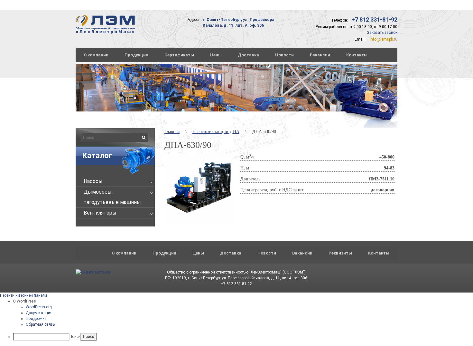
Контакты (356, 55)
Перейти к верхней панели (23, 295)
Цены (216, 55)
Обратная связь (40, 324)
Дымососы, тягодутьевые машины (112, 197)
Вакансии (320, 55)
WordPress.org (39, 307)
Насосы (93, 181)
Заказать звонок (382, 32)
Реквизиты (340, 253)
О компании (96, 55)
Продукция (136, 55)
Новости (284, 55)
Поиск (75, 336)
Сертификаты (179, 55)
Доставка (248, 55)
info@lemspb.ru (383, 39)
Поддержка (36, 318)
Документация (39, 313)
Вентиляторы (100, 213)
